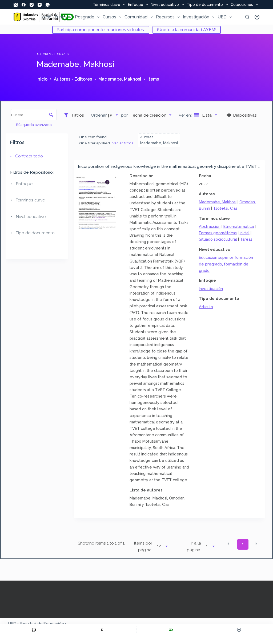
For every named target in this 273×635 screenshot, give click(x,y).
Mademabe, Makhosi (217, 202)
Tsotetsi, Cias (225, 208)
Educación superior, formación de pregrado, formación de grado (226, 263)
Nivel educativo (165, 5)
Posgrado (84, 16)
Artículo (206, 306)
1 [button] (243, 544)
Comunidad (136, 16)
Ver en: (186, 115)
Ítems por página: (143, 546)
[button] (228, 543)
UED (222, 16)
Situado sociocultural (218, 239)
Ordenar (99, 115)
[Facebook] (24, 5)
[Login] (257, 17)
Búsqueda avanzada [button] (34, 124)
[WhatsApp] (48, 5)
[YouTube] (40, 5)
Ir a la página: (194, 546)
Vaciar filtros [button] (122, 143)
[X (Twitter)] (16, 5)
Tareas (246, 239)
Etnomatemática (238, 226)
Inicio (46, 16)
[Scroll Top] (239, 629)
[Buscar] (247, 17)
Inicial (245, 233)
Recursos (165, 16)
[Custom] (34, 629)
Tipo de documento (205, 5)
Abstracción (209, 226)
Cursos (109, 16)
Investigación (196, 16)
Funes (61, 16)
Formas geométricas (218, 233)
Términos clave (106, 5)
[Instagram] (32, 5)
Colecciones (242, 5)
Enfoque (135, 5)
